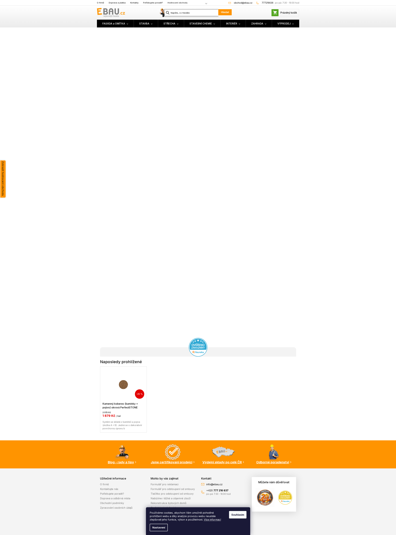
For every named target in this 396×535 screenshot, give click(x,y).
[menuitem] (115, 23)
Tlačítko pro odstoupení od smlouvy (172, 493)
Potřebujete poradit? (153, 2)
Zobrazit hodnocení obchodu (3, 178)
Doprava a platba (117, 2)
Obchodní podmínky (112, 503)
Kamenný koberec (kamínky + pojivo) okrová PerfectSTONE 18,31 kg (120, 405)
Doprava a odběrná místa (115, 498)
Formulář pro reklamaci (164, 484)
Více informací (212, 519)
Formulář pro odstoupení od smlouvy (173, 489)
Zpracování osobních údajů (116, 507)
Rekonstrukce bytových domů (168, 503)
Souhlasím (237, 514)
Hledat (225, 12)
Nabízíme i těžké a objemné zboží (171, 498)
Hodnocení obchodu (177, 2)
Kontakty (134, 2)
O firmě (100, 2)
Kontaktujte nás (109, 489)
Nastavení (158, 527)
